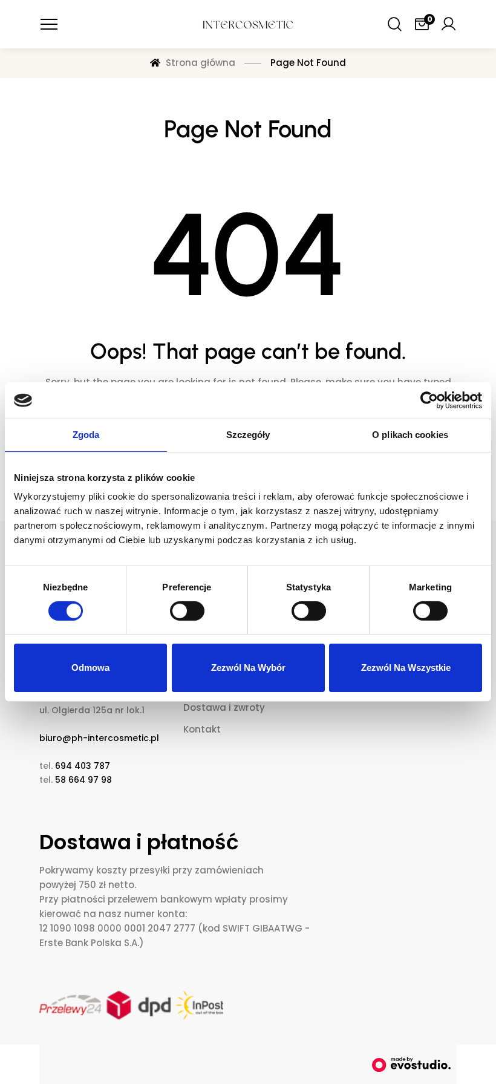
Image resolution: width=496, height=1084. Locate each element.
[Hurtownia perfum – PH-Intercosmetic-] (248, 24)
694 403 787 (82, 766)
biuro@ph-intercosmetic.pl (99, 738)
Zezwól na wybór (248, 667)
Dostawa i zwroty (224, 707)
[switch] (187, 611)
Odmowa (90, 667)
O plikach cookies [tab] (410, 434)
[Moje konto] (448, 24)
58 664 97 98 (83, 780)
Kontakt (202, 729)
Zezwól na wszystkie (406, 667)
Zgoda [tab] (86, 434)
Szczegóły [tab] (248, 434)
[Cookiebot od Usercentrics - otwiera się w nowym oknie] (429, 400)
